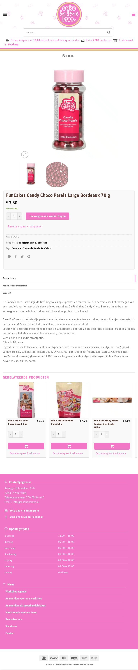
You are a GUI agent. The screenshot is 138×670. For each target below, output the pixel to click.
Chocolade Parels (27, 243)
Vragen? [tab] (7, 293)
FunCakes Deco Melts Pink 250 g (62, 422)
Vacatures (11, 626)
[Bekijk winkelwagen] (133, 14)
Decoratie (42, 243)
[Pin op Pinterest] (29, 257)
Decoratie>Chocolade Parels (26, 248)
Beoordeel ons (13, 619)
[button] (5, 14)
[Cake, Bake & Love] (69, 14)
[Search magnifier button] (109, 32)
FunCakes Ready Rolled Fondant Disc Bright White (106, 424)
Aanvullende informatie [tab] (15, 286)
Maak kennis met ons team (21, 612)
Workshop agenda (16, 591)
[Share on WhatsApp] (9, 257)
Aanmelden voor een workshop (23, 598)
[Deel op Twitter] (22, 257)
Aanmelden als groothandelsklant (25, 605)
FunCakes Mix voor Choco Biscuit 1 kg (18, 422)
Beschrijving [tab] (9, 278)
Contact (9, 633)
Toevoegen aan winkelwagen (47, 216)
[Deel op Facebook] (16, 257)
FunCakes (46, 248)
